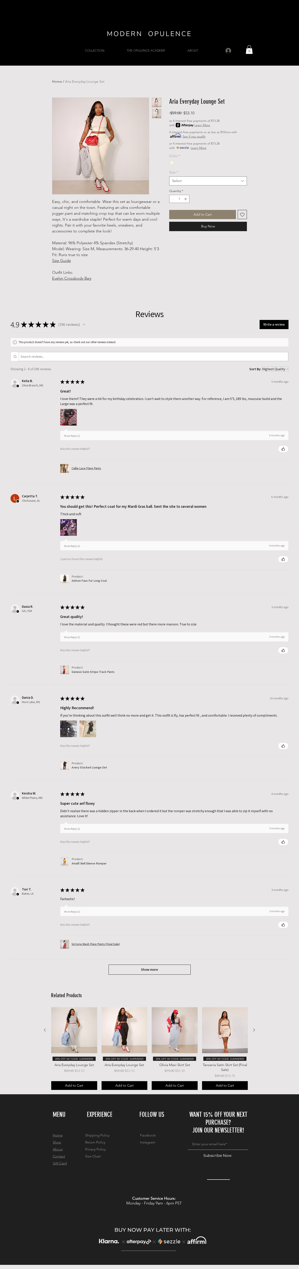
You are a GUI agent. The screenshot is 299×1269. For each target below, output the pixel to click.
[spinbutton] (179, 199)
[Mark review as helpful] (283, 448)
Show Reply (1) (72, 435)
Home (57, 81)
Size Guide (61, 260)
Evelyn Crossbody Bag (71, 278)
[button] (249, 49)
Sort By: (255, 369)
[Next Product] (254, 1030)
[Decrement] (172, 199)
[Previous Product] (44, 1030)
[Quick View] (74, 1030)
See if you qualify (194, 136)
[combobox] (208, 180)
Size (173, 172)
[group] (149, 1048)
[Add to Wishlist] (242, 214)
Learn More (202, 125)
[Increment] (186, 199)
